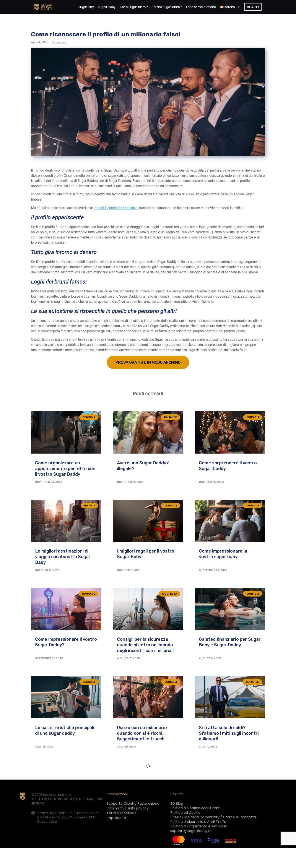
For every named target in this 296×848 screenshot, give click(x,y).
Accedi (253, 6)
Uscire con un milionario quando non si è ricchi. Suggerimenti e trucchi (142, 733)
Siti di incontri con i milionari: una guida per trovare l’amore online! (65, 821)
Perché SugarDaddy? (167, 7)
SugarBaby (86, 7)
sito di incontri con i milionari (116, 208)
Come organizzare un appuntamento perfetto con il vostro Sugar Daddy (65, 468)
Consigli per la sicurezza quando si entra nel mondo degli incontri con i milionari (145, 645)
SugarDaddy (106, 7)
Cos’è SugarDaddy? (134, 7)
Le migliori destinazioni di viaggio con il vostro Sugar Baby (63, 556)
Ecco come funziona (201, 7)
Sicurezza (59, 42)
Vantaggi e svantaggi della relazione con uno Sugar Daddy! (227, 821)
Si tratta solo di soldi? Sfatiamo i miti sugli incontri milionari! (229, 733)
